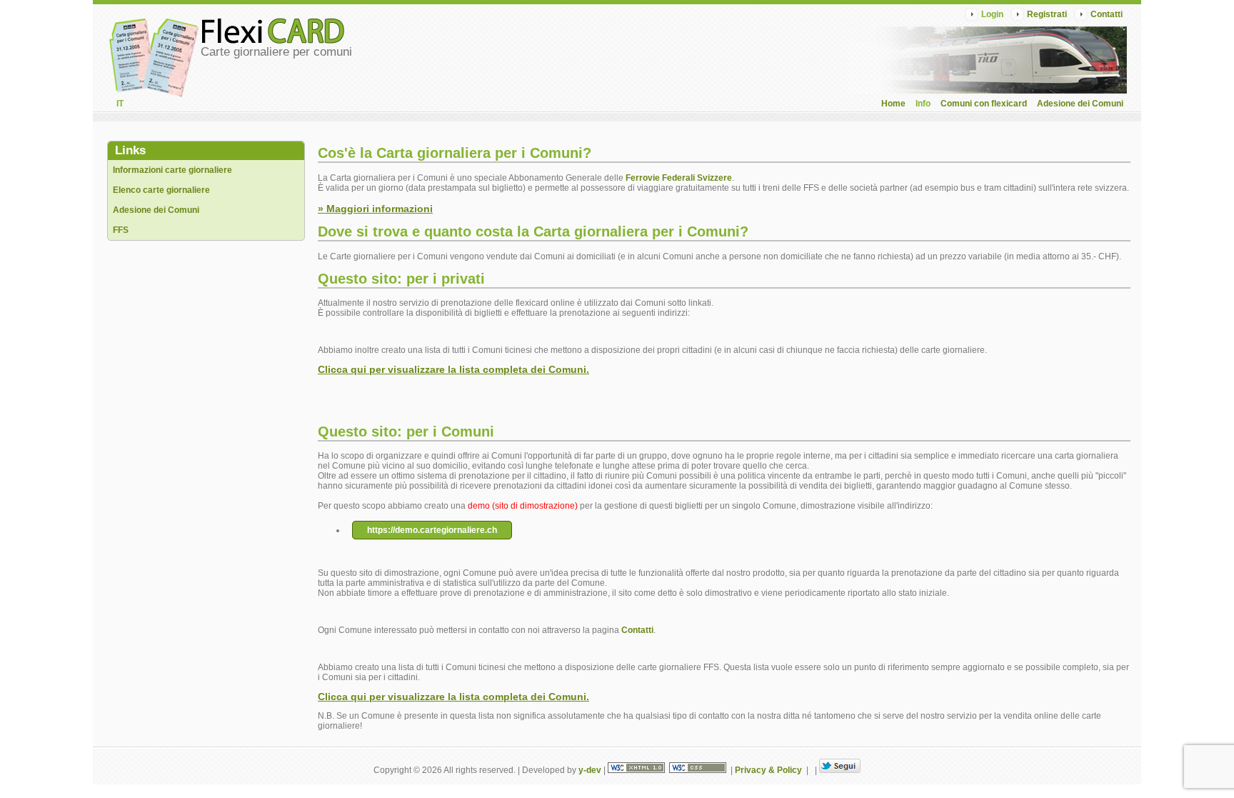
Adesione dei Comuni (1080, 104)
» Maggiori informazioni (375, 208)
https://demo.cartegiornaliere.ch (432, 530)
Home (893, 104)
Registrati (1047, 14)
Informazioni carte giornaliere (172, 170)
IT (120, 104)
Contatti (1106, 14)
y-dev (589, 770)
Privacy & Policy (768, 770)
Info (923, 104)
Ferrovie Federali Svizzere (679, 178)
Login (992, 14)
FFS (121, 230)
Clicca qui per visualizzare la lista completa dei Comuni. (453, 369)
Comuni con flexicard (983, 104)
